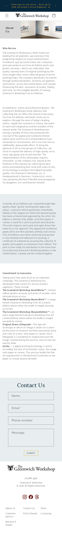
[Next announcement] (55, 6)
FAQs (43, 508)
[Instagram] (25, 497)
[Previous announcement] (6, 6)
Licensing (46, 513)
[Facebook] (31, 497)
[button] (7, 15)
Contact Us (29, 508)
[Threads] (37, 497)
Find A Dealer (30, 513)
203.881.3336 (31, 478)
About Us (10, 508)
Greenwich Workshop (31, 483)
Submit (31, 453)
